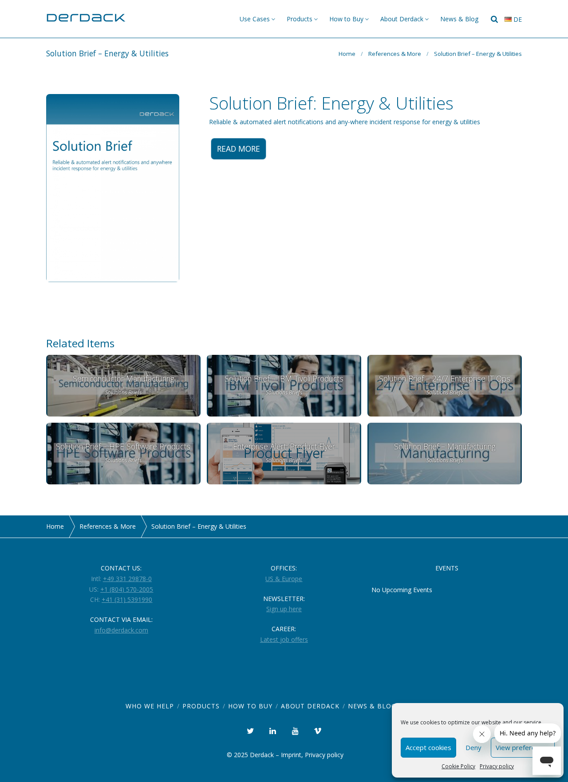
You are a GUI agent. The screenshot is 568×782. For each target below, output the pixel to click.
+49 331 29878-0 (127, 578)
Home (347, 54)
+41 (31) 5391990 (127, 599)
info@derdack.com (121, 630)
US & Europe (283, 578)
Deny (473, 747)
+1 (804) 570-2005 (126, 589)
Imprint (291, 755)
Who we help (150, 706)
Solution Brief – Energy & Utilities (478, 54)
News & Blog (459, 19)
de (517, 19)
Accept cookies (428, 747)
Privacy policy (497, 766)
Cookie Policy (458, 766)
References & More (394, 54)
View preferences (523, 747)
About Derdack (401, 19)
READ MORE (238, 148)
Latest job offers (284, 639)
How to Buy (346, 19)
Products (299, 19)
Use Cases (255, 19)
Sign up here (284, 609)
